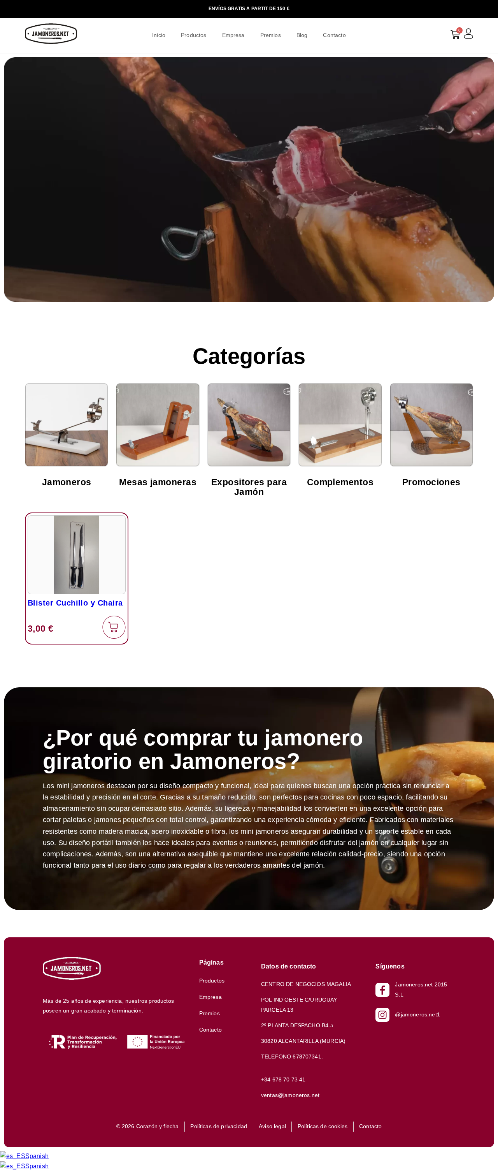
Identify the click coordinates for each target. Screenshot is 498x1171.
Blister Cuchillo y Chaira (75, 603)
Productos (193, 35)
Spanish (37, 1156)
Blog (302, 35)
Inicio (158, 35)
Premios (270, 35)
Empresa (233, 35)
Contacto (334, 35)
